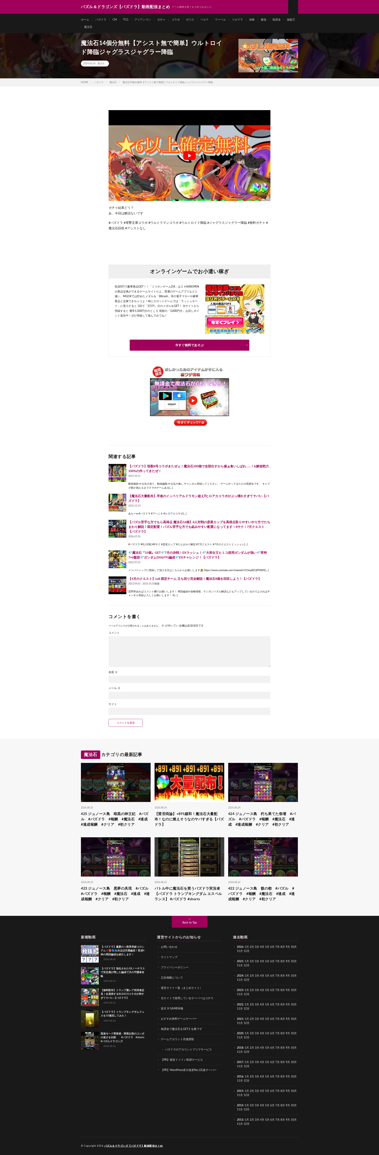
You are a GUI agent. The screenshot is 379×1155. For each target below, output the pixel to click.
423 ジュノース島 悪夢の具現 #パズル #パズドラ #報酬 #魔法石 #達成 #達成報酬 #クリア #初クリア (116, 894)
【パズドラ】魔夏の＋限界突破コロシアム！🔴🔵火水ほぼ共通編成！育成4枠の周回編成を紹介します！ (122, 951)
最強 (263, 19)
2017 (240, 1062)
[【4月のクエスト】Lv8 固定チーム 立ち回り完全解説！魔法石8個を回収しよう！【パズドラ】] (117, 585)
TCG (125, 19)
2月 (252, 947)
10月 (294, 961)
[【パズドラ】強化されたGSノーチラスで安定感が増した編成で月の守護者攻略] (90, 976)
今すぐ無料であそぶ (189, 345)
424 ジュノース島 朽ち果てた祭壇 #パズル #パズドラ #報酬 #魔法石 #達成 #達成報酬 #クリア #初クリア (262, 819)
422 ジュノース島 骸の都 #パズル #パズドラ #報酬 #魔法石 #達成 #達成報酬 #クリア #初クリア (261, 894)
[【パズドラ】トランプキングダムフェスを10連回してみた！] (90, 1019)
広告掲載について (172, 977)
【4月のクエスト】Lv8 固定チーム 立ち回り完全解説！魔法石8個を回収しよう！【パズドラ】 (194, 578)
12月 (247, 965)
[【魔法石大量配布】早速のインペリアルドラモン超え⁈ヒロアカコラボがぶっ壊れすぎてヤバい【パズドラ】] (117, 502)
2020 (240, 1033)
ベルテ (204, 19)
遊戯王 (291, 19)
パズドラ (100, 19)
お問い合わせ (169, 947)
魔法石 (88, 27)
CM (115, 19)
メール (114, 688)
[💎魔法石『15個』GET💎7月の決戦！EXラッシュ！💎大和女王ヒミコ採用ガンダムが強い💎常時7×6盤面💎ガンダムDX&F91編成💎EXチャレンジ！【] (117, 559)
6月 (272, 947)
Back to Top (189, 922)
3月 (257, 947)
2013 (240, 1119)
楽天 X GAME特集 (172, 1008)
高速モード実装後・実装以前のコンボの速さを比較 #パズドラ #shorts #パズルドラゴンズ (122, 1037)
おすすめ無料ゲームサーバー (179, 1018)
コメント (114, 632)
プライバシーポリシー (175, 967)
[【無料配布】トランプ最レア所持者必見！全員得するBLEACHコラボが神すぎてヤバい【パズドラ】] (90, 997)
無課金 (276, 19)
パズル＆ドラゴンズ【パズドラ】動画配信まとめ (133, 1146)
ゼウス (190, 19)
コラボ (176, 19)
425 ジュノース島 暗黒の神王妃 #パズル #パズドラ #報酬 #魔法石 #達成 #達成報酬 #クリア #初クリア (116, 819)
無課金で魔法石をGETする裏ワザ (181, 1029)
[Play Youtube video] (189, 155)
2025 (240, 961)
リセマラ (237, 19)
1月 (247, 947)
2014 (240, 1105)
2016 (240, 1076)
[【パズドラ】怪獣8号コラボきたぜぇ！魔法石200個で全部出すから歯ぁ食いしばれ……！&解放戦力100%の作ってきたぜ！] (117, 473)
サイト (113, 704)
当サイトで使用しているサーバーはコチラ (187, 998)
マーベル (220, 19)
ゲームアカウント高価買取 (177, 1039)
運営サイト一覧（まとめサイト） (181, 988)
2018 (240, 1047)
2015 (240, 1091)
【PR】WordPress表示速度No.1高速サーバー (189, 1070)
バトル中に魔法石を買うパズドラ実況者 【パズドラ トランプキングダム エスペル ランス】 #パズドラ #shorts (188, 894)
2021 (240, 1019)
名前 (113, 672)
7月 (277, 947)
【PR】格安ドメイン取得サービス (182, 1060)
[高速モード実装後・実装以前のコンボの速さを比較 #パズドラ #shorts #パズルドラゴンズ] (90, 1041)
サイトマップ (169, 957)
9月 (288, 961)
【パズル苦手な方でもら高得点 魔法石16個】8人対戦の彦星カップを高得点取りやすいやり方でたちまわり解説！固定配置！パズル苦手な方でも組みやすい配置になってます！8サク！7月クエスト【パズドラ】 (199, 527)
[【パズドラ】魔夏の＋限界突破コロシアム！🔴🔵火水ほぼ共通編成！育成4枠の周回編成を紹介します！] (90, 954)
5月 (267, 947)
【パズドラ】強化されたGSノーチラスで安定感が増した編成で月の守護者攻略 (123, 972)
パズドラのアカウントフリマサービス (188, 1049)
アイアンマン (142, 19)
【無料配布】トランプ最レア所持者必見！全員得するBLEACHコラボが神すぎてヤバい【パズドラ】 (122, 994)
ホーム (85, 19)
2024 (240, 975)
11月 (240, 965)
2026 (240, 947)
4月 (262, 947)
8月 (282, 947)
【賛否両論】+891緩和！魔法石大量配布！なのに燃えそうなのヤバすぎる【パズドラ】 (189, 819)
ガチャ (161, 19)
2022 (240, 1004)
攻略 (252, 19)
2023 (240, 990)
